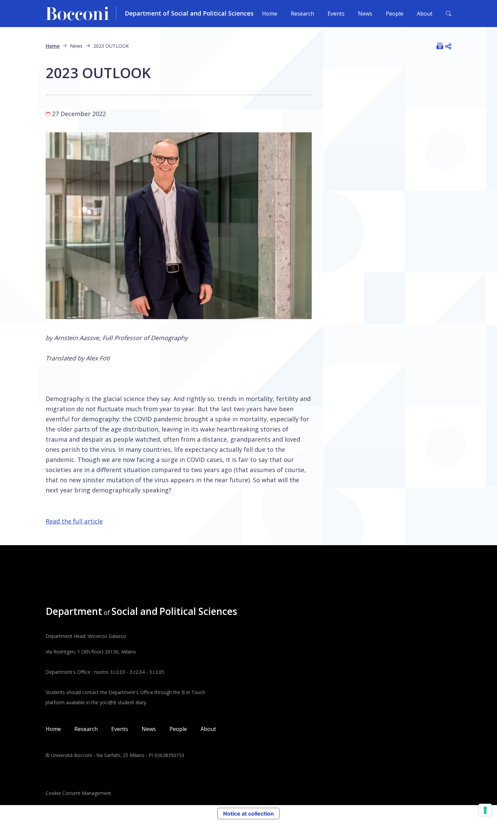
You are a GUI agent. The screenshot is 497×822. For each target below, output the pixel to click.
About (424, 13)
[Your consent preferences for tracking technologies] (485, 810)
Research (302, 13)
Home (269, 13)
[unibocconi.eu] (81, 13)
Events (336, 13)
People (394, 13)
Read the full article (74, 521)
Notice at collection (248, 813)
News (365, 13)
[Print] (439, 45)
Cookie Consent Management (78, 793)
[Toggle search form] (448, 13)
